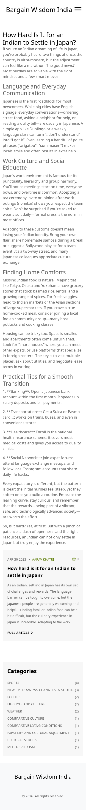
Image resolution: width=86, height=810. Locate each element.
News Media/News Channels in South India (41, 690)
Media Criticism (21, 747)
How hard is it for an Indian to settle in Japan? (41, 571)
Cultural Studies (22, 740)
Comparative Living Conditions (34, 725)
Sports (13, 682)
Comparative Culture (25, 718)
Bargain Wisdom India (39, 9)
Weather (14, 711)
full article (18, 632)
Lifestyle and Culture (26, 704)
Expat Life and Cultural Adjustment (38, 732)
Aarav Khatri (43, 559)
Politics (14, 697)
